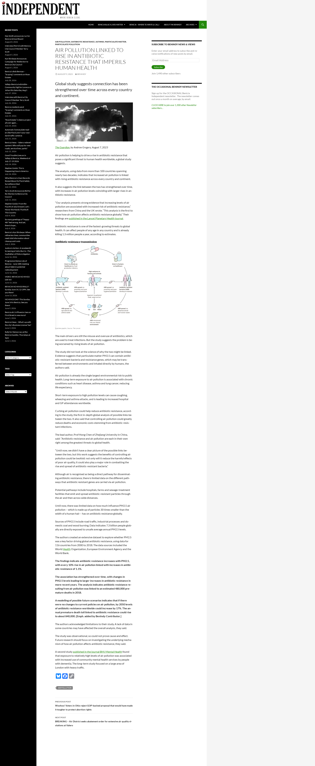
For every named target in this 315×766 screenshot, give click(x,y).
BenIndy (81, 74)
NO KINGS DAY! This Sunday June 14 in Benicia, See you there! (17, 302)
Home (91, 25)
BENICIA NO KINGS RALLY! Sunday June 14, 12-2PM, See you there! (17, 289)
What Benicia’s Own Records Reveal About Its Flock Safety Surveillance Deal (17, 181)
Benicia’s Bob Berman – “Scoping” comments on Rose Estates (17, 74)
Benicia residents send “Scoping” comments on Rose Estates (17, 110)
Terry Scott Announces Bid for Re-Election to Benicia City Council (18, 194)
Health (67, 549)
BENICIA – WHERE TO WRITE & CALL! (144, 25)
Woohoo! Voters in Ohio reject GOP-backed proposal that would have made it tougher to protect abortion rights (94, 705)
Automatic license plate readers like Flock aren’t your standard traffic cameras (17, 132)
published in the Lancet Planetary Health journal (96, 218)
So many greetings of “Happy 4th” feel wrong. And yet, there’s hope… (17, 222)
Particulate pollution (67, 44)
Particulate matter (115, 41)
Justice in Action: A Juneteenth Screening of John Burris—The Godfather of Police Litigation (18, 251)
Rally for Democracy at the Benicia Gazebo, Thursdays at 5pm (17, 335)
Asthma (99, 41)
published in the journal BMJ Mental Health (97, 651)
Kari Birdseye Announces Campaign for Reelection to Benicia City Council (16, 61)
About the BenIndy (173, 25)
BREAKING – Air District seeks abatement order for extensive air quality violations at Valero (93, 721)
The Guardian (62, 147)
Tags (7, 369)
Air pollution (62, 41)
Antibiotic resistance (83, 41)
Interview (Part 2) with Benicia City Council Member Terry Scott (18, 49)
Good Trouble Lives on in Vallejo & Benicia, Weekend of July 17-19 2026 (17, 158)
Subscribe (158, 67)
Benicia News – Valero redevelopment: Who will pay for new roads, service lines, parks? (18, 145)
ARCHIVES (190, 25)
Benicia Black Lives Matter (110, 25)
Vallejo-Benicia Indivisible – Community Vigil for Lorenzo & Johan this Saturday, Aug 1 (18, 87)
